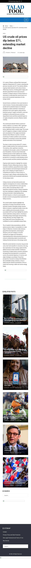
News (4, 33)
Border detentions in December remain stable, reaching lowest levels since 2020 (15, 383)
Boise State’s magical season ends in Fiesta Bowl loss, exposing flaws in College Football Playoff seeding (15, 416)
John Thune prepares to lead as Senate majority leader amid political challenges (15, 448)
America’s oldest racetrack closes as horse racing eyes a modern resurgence (15, 351)
